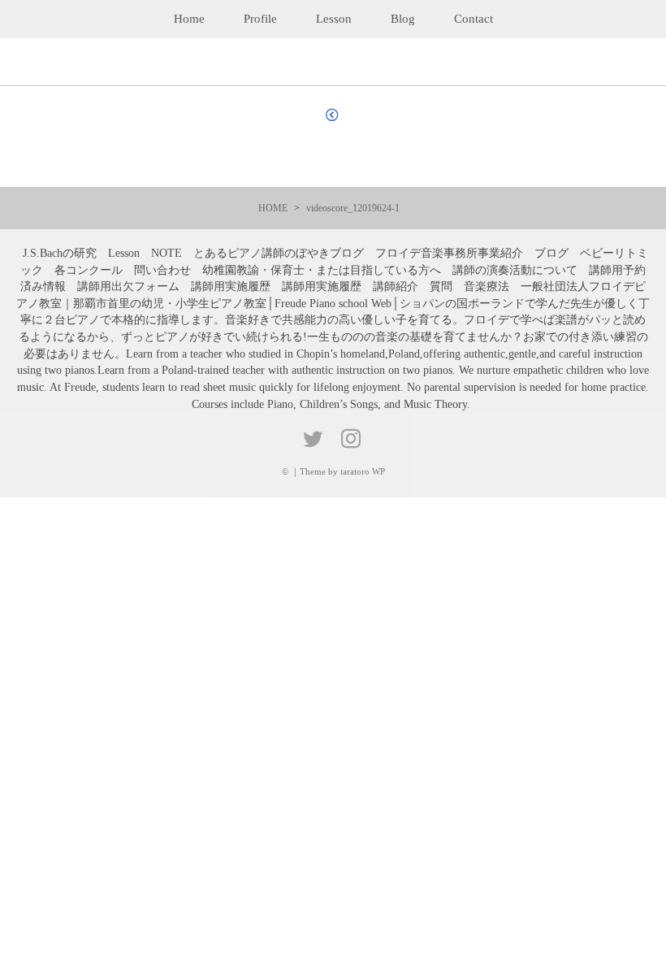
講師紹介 (395, 286)
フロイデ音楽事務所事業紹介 (449, 253)
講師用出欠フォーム (128, 286)
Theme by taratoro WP (342, 471)
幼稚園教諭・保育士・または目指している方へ (321, 270)
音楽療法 (486, 286)
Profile (260, 18)
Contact (473, 18)
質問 (441, 286)
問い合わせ (162, 270)
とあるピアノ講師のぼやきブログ (278, 253)
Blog (403, 18)
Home (189, 18)
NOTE (166, 253)
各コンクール (88, 270)
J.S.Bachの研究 (60, 253)
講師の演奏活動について (514, 270)
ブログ (551, 253)
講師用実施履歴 (230, 286)
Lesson (334, 18)
